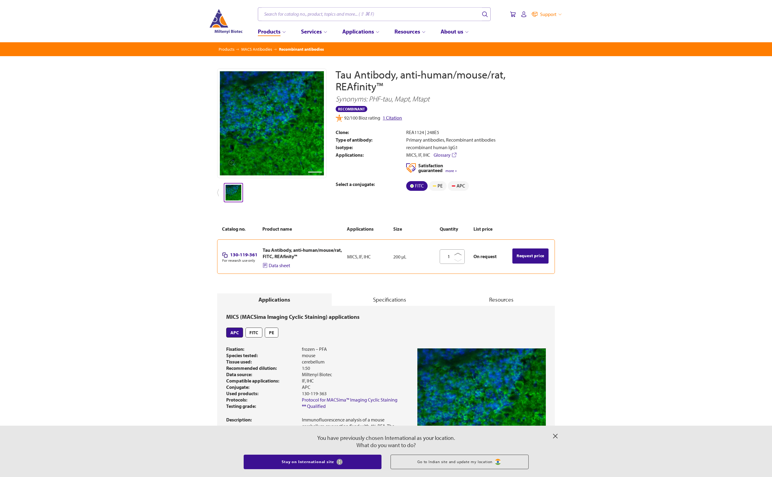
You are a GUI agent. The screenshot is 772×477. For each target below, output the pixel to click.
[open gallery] (272, 123)
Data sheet (279, 277)
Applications (274, 310)
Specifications (389, 310)
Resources (501, 310)
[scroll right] (327, 192)
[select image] (233, 192)
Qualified (314, 417)
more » (451, 171)
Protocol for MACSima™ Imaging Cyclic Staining (349, 411)
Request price (530, 267)
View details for (434, 199)
